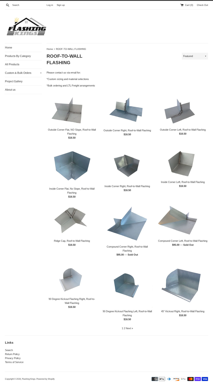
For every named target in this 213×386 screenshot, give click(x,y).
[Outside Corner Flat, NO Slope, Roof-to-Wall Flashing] (72, 109)
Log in (50, 5)
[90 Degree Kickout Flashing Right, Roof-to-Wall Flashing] (72, 278)
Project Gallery (13, 81)
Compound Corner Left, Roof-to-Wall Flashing (182, 240)
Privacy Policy (13, 358)
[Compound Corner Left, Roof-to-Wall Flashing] (183, 220)
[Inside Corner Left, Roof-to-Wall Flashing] (183, 161)
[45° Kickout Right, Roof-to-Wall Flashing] (183, 285)
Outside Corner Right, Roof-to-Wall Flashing (127, 130)
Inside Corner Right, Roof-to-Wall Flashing (127, 186)
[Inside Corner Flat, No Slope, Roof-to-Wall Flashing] (72, 165)
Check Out (202, 5)
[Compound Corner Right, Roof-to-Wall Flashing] (127, 223)
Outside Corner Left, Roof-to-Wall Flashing (183, 129)
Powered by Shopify (45, 379)
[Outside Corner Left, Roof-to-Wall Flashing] (183, 109)
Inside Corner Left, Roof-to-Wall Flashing (183, 182)
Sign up (61, 5)
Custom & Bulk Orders (23, 72)
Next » (129, 328)
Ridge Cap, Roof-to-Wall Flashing (72, 240)
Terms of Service (14, 362)
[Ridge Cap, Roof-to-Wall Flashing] (72, 220)
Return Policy (12, 354)
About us (10, 89)
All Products (12, 64)
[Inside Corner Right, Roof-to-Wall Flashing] (127, 164)
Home (8, 47)
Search (9, 350)
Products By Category (18, 56)
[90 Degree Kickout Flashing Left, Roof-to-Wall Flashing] (127, 285)
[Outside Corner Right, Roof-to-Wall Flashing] (127, 110)
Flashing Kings (28, 379)
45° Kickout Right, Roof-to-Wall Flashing (182, 311)
